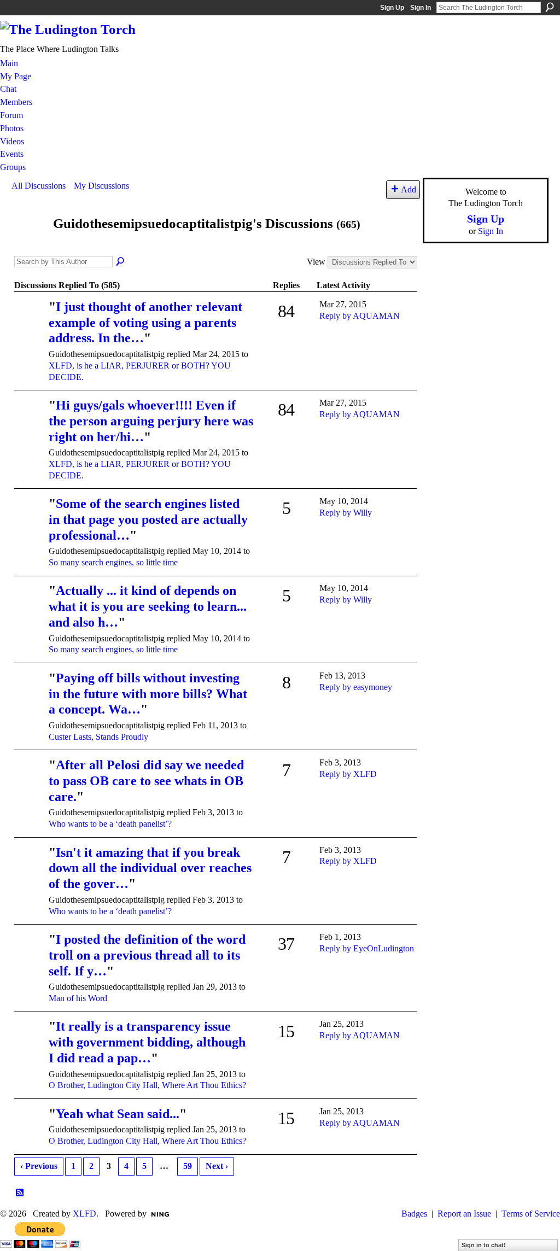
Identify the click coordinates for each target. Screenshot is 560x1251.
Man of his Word (78, 998)
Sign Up (392, 7)
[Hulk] (30, 955)
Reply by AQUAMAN (359, 315)
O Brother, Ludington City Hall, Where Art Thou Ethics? (147, 1085)
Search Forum (121, 262)
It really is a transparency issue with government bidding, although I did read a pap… (147, 1042)
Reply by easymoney (355, 687)
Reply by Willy (345, 512)
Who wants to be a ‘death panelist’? (110, 823)
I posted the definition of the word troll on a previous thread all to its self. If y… (147, 955)
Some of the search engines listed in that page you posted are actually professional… (148, 519)
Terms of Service (530, 1213)
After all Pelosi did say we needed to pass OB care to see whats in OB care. (146, 781)
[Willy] (30, 519)
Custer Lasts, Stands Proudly (98, 736)
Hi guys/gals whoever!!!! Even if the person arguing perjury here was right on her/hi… (151, 421)
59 (187, 1166)
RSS (20, 1193)
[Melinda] (30, 322)
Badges (414, 1213)
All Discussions (38, 185)
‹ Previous (38, 1166)
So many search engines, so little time (113, 562)
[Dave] (30, 780)
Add (408, 189)
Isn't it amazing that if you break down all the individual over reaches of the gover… (150, 868)
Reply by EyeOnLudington (366, 948)
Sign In (420, 7)
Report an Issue (464, 1213)
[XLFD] (30, 693)
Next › (217, 1166)
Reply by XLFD (348, 774)
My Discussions (101, 185)
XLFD (84, 1213)
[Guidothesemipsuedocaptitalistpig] (28, 244)
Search (549, 7)
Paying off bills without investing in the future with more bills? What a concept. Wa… (148, 694)
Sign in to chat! (484, 1245)
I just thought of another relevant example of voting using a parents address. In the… (145, 323)
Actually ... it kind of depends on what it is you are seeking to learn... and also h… (148, 606)
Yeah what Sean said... (117, 1114)
